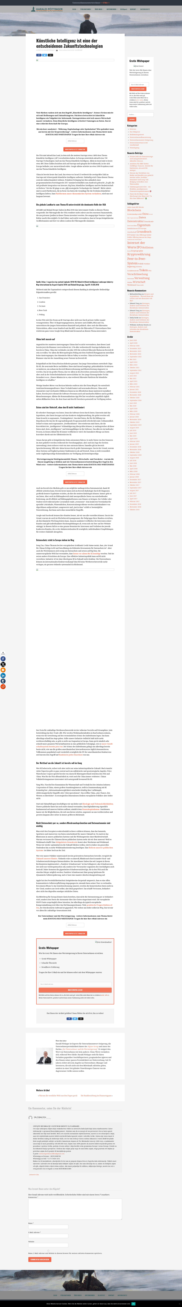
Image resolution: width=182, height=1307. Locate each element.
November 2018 (135, 449)
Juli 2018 (133, 460)
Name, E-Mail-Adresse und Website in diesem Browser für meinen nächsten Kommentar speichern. (65, 1253)
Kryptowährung (138, 254)
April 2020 (133, 408)
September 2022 (135, 357)
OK (133, 1304)
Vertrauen (130, 278)
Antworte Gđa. (34, 1174)
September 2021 (135, 370)
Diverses (133, 129)
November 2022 (135, 354)
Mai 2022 (133, 359)
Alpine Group (93, 1046)
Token (143, 270)
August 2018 (134, 458)
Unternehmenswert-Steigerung (141, 140)
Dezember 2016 (135, 504)
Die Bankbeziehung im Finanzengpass (96, 1096)
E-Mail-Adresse (34, 1232)
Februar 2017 (134, 501)
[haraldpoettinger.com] (47, 9)
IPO (139, 247)
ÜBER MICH (98, 9)
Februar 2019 (134, 441)
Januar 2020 (134, 417)
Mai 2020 (133, 406)
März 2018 (133, 471)
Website (31, 1241)
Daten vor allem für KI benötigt (86, 554)
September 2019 (135, 425)
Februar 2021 (134, 387)
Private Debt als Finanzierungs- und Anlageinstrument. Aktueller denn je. (141, 159)
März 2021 (133, 384)
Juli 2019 (133, 430)
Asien (129, 207)
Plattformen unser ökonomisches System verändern (78, 194)
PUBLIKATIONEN (85, 9)
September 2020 (135, 400)
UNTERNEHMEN (111, 9)
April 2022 (133, 362)
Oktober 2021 (134, 367)
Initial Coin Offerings (138, 235)
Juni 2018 (133, 463)
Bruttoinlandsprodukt (134, 214)
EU (139, 228)
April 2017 (133, 499)
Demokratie (148, 222)
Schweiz (139, 266)
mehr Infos (104, 995)
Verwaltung (142, 278)
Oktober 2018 (134, 452)
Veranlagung (134, 148)
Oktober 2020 (134, 398)
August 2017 (134, 490)
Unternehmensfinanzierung (140, 137)
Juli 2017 (133, 493)
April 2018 (133, 469)
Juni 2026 (133, 340)
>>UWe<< (105, 3)
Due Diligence (135, 132)
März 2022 (133, 365)
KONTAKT (133, 9)
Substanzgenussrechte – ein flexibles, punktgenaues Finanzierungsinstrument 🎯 (140, 189)
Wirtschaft (139, 282)
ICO (128, 235)
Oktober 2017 (134, 485)
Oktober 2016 (134, 510)
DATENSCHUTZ (145, 9)
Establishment (132, 228)
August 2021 (134, 373)
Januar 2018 (134, 477)
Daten (142, 217)
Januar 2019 (134, 444)
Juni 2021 (133, 376)
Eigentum (144, 225)
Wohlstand (131, 285)
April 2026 (133, 343)
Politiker (147, 264)
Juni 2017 (133, 496)
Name (31, 1223)
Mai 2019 (133, 436)
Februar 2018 (134, 474)
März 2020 (133, 411)
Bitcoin (141, 207)
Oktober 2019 (134, 422)
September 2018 (135, 455)
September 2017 (135, 488)
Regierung (131, 267)
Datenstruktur (135, 221)
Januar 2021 (134, 389)
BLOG (74, 9)
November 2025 (135, 351)
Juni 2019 (133, 433)
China (145, 213)
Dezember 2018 (135, 447)
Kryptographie (137, 251)
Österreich (140, 285)
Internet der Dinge (145, 237)
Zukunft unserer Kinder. (47, 859)
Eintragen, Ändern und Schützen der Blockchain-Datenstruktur (140, 306)
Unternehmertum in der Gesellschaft (70, 50)
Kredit (129, 251)
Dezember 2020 (135, 392)
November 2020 (135, 395)
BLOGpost (123, 9)
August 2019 (134, 428)
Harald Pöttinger (49, 50)
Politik (140, 264)
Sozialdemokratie (133, 270)
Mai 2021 (133, 378)
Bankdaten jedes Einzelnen (71, 755)
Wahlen (129, 282)
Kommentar (33, 1197)
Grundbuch (144, 231)
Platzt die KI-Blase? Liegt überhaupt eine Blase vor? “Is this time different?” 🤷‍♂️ (141, 196)
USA (149, 270)
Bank (133, 207)
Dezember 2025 (135, 348)
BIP (137, 207)
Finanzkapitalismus (91, 809)
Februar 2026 (134, 346)
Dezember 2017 (135, 479)
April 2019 (133, 438)
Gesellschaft (131, 232)
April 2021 (133, 381)
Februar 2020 (134, 414)
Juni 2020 (133, 403)
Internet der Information (134, 239)
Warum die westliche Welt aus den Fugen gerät (58, 1096)
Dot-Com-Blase (132, 225)
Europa (143, 228)
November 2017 (135, 482)
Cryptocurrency (134, 218)
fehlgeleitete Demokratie (67, 842)
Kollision (147, 247)
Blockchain (134, 210)
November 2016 (135, 507)
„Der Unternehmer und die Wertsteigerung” (80, 1049)
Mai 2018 (133, 466)
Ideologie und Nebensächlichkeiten (97, 804)
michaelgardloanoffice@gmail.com (51, 1154)
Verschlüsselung (137, 274)
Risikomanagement (137, 134)
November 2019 (135, 419)
